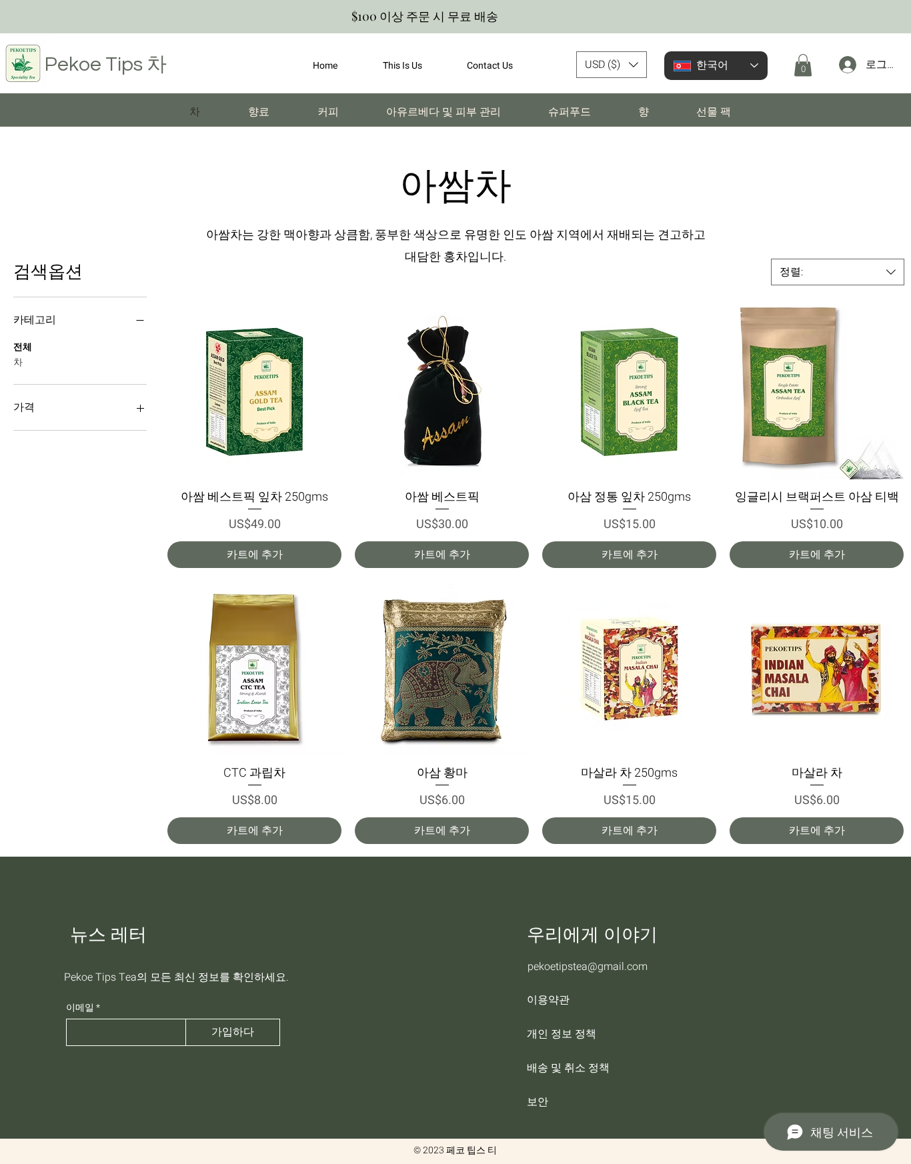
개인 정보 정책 (561, 1033)
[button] (611, 64)
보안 (537, 1101)
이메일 (80, 1008)
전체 (22, 347)
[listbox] (611, 64)
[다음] (895, 17)
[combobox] (837, 272)
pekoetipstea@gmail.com (588, 967)
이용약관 (548, 999)
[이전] (16, 17)
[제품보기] (254, 392)
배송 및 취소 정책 (568, 1067)
